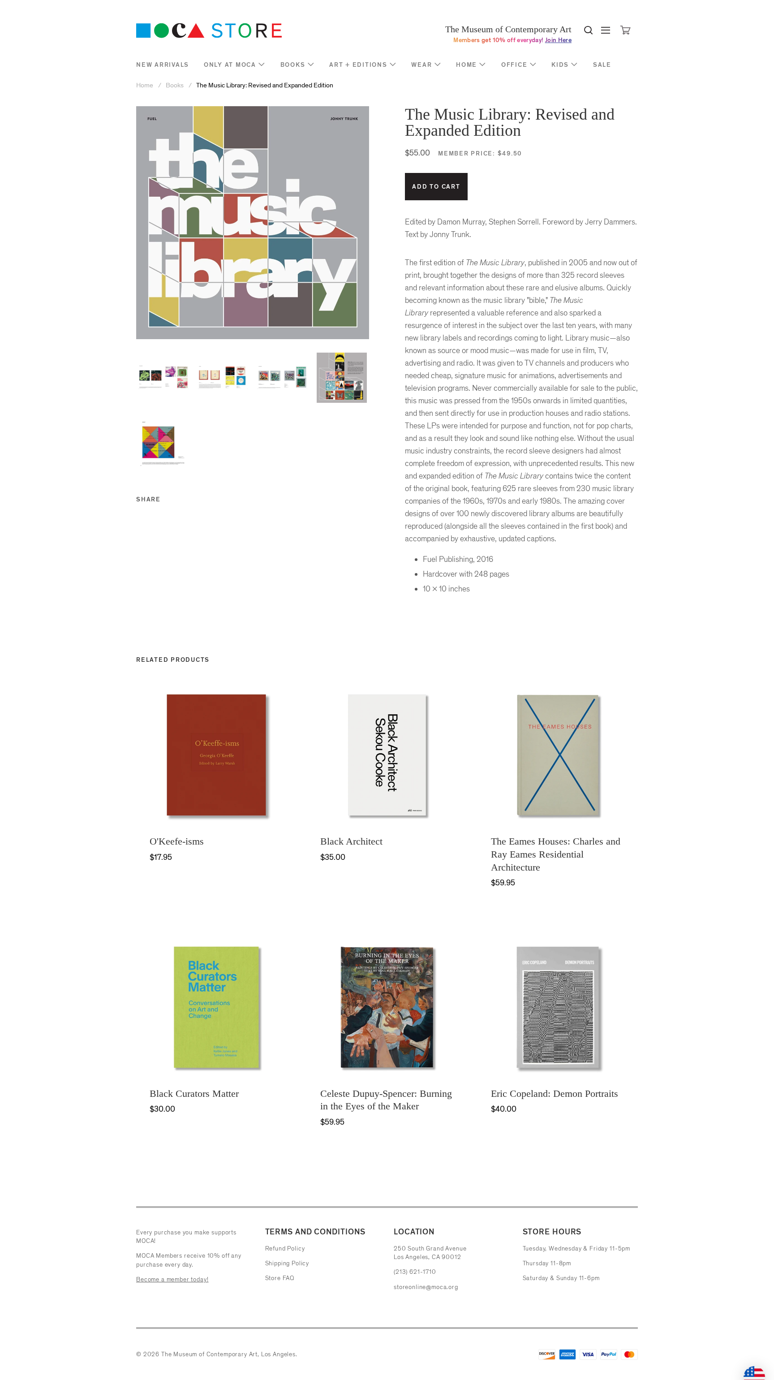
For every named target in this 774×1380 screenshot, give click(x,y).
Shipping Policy (287, 1263)
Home (466, 65)
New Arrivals (162, 65)
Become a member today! (172, 1279)
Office (514, 65)
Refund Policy (285, 1248)
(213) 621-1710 (415, 1272)
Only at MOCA (230, 65)
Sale (602, 65)
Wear (421, 65)
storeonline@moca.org (426, 1287)
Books (292, 65)
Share (148, 499)
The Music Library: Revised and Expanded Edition (264, 85)
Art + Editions (358, 65)
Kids (560, 65)
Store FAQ (280, 1278)
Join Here (558, 40)
